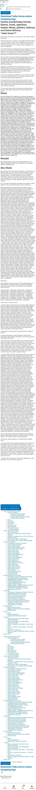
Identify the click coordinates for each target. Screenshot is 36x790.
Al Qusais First (22, 117)
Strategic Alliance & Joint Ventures (17, 578)
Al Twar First (13, 126)
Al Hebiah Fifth (15, 105)
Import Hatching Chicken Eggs (16, 547)
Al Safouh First (5, 124)
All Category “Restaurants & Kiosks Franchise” (20, 592)
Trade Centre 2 (10, 146)
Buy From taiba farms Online (12, 511)
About (9, 613)
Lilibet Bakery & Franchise (15, 603)
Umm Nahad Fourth (17, 153)
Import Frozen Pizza (13, 556)
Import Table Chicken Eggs (15, 549)
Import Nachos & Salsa (14, 567)
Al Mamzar (20, 109)
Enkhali (3, 134)
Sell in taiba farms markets (11, 530)
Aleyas (24, 96)
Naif (32, 141)
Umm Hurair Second (6, 148)
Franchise (7, 590)
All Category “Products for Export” (17, 543)
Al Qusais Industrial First (16, 119)
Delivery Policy (12, 610)
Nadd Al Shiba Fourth (25, 139)
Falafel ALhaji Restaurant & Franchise (18, 602)
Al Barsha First (9, 98)
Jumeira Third (19, 137)
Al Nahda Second (12, 113)
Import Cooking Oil (13, 560)
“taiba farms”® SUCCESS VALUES (17, 615)
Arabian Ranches (12, 142)
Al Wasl (22, 128)
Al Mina (15, 110)
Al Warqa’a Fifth (5, 127)
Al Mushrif (22, 112)
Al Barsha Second (19, 98)
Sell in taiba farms (13, 532)
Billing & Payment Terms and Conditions (19, 609)
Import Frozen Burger (14, 553)
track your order (12, 525)
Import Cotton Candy (13, 568)
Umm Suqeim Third (15, 149)
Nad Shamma (26, 141)
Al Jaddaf (27, 106)
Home (5, 611)
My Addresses (12, 526)
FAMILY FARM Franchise (14, 583)
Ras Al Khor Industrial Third (13, 145)
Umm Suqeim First (26, 148)
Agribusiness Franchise (14, 589)
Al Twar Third (31, 126)
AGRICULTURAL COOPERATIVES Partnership (20, 585)
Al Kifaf (14, 109)
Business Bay (8, 130)
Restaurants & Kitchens (17, 518)
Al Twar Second (22, 126)
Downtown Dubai (23, 130)
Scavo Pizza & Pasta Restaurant (17, 596)
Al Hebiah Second (24, 105)
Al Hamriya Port (14, 103)
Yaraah (15, 151)
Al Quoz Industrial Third (17, 116)
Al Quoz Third (4, 117)
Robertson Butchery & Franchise (17, 595)
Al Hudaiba (21, 106)
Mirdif (33, 137)
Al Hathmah (22, 103)
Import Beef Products (14, 546)
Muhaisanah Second (18, 138)
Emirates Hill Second (17, 132)
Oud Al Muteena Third (24, 142)
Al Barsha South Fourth (10, 100)
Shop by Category (13, 512)
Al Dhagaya (15, 102)
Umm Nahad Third (6, 153)
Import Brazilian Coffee (14, 571)
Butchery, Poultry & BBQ (18, 514)
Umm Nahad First (16, 152)
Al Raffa (22, 121)
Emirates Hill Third (28, 132)
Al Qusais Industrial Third (28, 120)
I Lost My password (13, 529)
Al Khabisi (14, 107)
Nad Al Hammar (14, 139)
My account (11, 522)
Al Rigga (9, 123)
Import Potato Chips (13, 565)
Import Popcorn (12, 569)
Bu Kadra (14, 130)
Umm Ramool (16, 148)
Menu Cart (7, 634)
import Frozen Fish (13, 550)
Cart (9, 519)
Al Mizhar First (22, 110)
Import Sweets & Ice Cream (15, 562)
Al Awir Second (17, 96)
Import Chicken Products (15, 544)
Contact (6, 617)
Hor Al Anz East (20, 134)
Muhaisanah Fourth (6, 138)
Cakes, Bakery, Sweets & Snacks (20, 516)
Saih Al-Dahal (27, 153)
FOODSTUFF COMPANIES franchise (18, 588)
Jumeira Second (10, 137)
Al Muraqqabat (10, 112)
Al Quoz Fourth (13, 117)
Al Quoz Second (29, 116)
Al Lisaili (7, 155)
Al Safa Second (30, 123)
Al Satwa (22, 124)
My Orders (10, 523)
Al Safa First (21, 123)
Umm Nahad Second (28, 152)
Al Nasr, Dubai (22, 113)
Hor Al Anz (12, 134)
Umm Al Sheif (19, 146)
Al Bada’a (29, 96)
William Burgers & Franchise (15, 597)
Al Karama (8, 107)
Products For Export (9, 542)
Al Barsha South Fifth (24, 100)
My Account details (13, 528)
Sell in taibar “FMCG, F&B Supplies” (17, 539)
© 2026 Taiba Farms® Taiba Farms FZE (6, 777)
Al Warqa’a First (14, 127)
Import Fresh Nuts (13, 564)
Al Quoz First (30, 113)
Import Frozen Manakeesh (15, 557)
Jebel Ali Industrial (9, 135)
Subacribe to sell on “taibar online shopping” (20, 540)
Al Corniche (8, 102)
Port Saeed (4, 142)
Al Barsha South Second (18, 99)
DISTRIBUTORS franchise (15, 581)
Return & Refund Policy (14, 607)
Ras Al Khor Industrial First (11, 144)
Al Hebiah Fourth (5, 105)
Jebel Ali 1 (27, 134)
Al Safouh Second (15, 124)
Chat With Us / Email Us (14, 629)
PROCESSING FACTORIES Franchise (18, 579)
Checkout (10, 521)
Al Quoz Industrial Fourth (21, 114)
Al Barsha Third (29, 98)
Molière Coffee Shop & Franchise (17, 593)
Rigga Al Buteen (25, 145)
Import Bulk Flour (12, 574)
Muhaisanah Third (29, 138)
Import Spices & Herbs (14, 561)
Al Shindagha (29, 124)
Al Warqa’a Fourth (24, 127)
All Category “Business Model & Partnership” (20, 576)
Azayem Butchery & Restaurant (16, 599)
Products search (4, 9)
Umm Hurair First (28, 146)
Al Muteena (29, 112)
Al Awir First (9, 96)
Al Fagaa (22, 102)
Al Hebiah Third (12, 106)
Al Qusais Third (15, 121)
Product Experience (13, 614)
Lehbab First (13, 155)
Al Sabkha (15, 123)
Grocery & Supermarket (17, 515)
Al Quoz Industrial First (7, 114)
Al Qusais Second (5, 121)
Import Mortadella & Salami (15, 554)
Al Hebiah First (31, 103)
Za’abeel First (21, 151)
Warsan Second (8, 151)
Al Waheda (28, 128)
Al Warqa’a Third (14, 128)
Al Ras (27, 121)
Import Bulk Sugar (13, 572)
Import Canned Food (13, 558)
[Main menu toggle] (4, 2)
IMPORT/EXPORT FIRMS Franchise (17, 586)
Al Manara (26, 109)
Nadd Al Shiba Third (16, 141)
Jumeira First (26, 135)
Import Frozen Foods (13, 551)
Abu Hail (3, 96)
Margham (8, 152)
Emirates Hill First (5, 132)
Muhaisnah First (5, 139)
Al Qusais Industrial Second (12, 120)
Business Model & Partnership (12, 575)
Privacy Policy (8, 606)
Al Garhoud (28, 102)
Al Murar (17, 112)
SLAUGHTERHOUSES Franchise (17, 582)
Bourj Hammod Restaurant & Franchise (18, 600)
